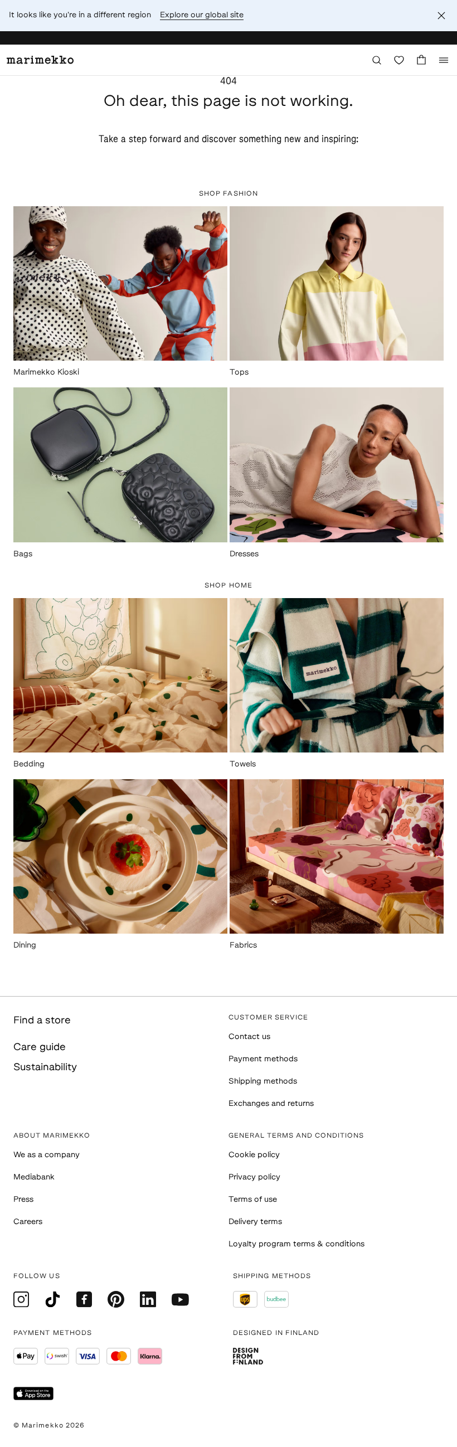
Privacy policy (254, 1177)
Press (23, 1200)
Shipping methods (263, 1081)
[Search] (376, 60)
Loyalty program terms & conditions (296, 1244)
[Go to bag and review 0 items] (421, 60)
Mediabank (34, 1177)
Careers (27, 1222)
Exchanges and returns (271, 1104)
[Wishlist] (399, 60)
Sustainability (45, 1068)
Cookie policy (254, 1155)
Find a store (42, 1021)
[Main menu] (443, 60)
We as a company (46, 1155)
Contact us (249, 1037)
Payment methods (263, 1059)
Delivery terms (255, 1222)
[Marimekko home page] (40, 60)
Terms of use (253, 1200)
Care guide (39, 1048)
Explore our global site (202, 15)
